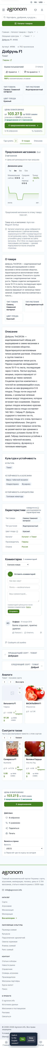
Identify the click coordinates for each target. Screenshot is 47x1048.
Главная (5, 32)
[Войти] (42, 9)
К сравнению (14, 823)
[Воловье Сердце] (35, 749)
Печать (12, 833)
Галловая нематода (14, 496)
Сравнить (38, 131)
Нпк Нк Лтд (30, 763)
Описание (38, 141)
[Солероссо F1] (12, 749)
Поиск (4, 989)
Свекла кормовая (9, 941)
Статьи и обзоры (9, 961)
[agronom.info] (17, 10)
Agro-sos (30, 222)
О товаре (26, 141)
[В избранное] (19, 688)
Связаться (6, 1016)
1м (10, 171)
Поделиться (14, 828)
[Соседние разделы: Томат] (31, 36)
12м (26, 171)
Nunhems (7, 763)
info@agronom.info (13, 890)
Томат (27, 36)
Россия (25, 547)
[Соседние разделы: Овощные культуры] (20, 36)
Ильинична (30, 707)
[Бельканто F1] (12, 693)
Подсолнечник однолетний (13, 938)
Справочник (7, 969)
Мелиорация (7, 914)
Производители (8, 977)
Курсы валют (7, 985)
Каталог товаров (25, 23)
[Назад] (4, 682)
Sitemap (5, 1036)
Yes (22, 1039)
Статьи (41, 1045)
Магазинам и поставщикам (13, 1008)
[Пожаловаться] (41, 633)
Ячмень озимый (9, 946)
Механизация (8, 910)
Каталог (19, 738)
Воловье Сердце (34, 759)
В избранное (12, 131)
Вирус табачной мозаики (17, 480)
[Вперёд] (10, 682)
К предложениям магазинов (22, 125)
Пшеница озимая (9, 930)
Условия (5, 1033)
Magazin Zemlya (12, 225)
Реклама (6, 1012)
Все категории (8, 918)
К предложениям (23, 804)
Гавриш (25, 542)
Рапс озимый (7, 949)
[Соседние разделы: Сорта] (34, 32)
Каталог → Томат (29, 537)
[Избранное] (35, 9)
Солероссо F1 (10, 759)
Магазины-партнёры (11, 981)
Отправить (13, 611)
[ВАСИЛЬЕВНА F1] (35, 693)
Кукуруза (6, 934)
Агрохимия (7, 906)
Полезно (18, 633)
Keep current (31, 1039)
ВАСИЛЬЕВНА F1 (33, 703)
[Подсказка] (17, 531)
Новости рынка (8, 965)
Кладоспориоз (12, 484)
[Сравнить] (19, 692)
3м (15, 171)
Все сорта (20, 682)
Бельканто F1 (10, 703)
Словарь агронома (10, 973)
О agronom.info (8, 1000)
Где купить (10, 141)
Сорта (30, 32)
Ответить (30, 633)
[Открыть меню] (3, 9)
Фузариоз (26, 484)
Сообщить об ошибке (17, 642)
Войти (28, 607)
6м (20, 171)
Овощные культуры (10, 36)
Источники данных (10, 1004)
